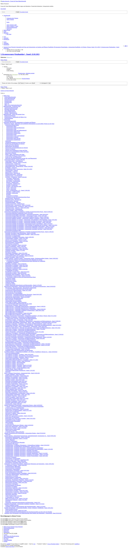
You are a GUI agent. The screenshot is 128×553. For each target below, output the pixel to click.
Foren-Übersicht (19, 526)
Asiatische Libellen (9, 282)
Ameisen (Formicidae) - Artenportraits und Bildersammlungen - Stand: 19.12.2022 (24, 331)
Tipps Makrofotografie (9, 110)
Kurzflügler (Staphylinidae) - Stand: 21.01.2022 (16, 383)
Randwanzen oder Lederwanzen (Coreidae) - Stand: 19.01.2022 (20, 418)
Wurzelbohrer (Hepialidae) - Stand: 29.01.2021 (16, 253)
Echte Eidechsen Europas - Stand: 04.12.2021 (16, 510)
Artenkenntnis (7, 119)
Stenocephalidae (9, 422)
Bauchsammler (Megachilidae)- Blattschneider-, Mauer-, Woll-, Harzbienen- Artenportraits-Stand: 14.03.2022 (31, 322)
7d (126, 46)
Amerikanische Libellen (11, 281)
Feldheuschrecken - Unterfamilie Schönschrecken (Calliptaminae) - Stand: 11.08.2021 (25, 306)
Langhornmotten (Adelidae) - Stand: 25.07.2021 (16, 238)
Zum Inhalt (3, 8)
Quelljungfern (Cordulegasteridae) (13, 267)
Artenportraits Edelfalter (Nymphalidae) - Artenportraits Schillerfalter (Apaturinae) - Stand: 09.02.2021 (29, 227)
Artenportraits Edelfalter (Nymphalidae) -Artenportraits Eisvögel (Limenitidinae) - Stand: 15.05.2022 (28, 223)
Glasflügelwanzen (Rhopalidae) (12, 421)
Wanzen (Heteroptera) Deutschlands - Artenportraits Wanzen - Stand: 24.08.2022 (23, 405)
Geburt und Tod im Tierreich (12, 145)
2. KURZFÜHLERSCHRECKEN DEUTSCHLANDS (18, 303)
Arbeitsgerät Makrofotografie (11, 107)
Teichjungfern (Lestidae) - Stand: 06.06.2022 (15, 273)
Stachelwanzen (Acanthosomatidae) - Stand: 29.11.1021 (18, 410)
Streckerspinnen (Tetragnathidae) (13, 489)
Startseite (6, 47)
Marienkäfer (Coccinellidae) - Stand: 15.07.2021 (16, 386)
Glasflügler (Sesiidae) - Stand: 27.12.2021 (15, 250)
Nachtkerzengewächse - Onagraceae (13, 174)
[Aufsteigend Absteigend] (44, 83)
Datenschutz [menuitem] (6, 529)
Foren (5, 31)
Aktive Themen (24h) (12, 24)
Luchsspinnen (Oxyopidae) (11, 475)
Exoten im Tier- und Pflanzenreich (13, 157)
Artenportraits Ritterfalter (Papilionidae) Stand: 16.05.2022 (19, 213)
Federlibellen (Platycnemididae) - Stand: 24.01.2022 (17, 274)
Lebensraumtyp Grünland (12, 137)
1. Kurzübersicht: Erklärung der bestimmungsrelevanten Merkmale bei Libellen (23, 259)
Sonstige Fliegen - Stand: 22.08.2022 (14, 369)
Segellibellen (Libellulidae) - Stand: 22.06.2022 (16, 269)
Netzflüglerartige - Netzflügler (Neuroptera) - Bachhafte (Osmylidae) (21, 450)
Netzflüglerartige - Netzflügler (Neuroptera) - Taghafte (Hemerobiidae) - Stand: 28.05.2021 (26, 455)
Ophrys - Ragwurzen (11, 189)
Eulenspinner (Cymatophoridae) (12, 235)
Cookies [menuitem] (5, 534)
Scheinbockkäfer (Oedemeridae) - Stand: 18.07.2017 (17, 394)
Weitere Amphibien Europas (12, 505)
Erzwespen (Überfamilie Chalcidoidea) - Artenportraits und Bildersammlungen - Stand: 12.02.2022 (28, 337)
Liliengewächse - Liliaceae (11, 170)
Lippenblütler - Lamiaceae (11, 171)
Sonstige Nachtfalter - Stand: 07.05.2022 (14, 257)
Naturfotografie (8, 101)
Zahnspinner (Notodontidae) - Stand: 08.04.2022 (16, 249)
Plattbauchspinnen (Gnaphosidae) (13, 477)
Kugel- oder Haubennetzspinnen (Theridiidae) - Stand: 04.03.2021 (20, 473)
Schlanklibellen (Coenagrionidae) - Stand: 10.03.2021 (18, 275)
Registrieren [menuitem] (6, 39)
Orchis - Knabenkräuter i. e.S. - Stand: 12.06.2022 (18, 190)
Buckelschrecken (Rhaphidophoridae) (14, 298)
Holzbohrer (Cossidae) (10, 251)
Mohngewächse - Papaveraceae (12, 173)
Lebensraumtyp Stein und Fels (13, 138)
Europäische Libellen (10, 278)
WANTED (7, 371)
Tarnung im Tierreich (10, 149)
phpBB (8, 544)
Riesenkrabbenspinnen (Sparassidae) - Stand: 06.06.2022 (18, 481)
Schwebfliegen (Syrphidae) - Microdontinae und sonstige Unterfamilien (22, 355)
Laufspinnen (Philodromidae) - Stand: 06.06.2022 (17, 474)
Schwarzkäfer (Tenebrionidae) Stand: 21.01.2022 (16, 398)
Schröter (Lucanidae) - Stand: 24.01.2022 (15, 397)
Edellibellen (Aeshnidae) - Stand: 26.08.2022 (15, 263)
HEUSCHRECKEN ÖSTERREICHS (14, 311)
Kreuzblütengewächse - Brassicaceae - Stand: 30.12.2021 (18, 169)
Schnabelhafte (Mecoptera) (11, 443)
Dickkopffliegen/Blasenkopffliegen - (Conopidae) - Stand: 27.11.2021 (21, 359)
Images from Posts (10, 546)
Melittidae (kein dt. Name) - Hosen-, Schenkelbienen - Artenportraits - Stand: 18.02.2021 (26, 326)
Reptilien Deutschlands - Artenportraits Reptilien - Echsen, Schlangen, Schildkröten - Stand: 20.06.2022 (28, 507)
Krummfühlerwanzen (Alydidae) (13, 419)
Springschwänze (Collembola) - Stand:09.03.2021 (17, 459)
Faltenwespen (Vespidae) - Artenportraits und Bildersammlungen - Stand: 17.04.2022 (25, 329)
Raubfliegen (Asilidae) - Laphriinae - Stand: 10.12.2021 (18, 366)
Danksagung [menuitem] (6, 532)
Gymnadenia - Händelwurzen (13, 183)
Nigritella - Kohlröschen (12, 185)
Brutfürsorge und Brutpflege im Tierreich (15, 143)
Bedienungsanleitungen (9, 115)
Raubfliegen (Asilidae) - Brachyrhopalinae (15, 362)
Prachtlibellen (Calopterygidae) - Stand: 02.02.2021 (17, 271)
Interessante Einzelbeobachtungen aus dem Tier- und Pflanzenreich (21, 158)
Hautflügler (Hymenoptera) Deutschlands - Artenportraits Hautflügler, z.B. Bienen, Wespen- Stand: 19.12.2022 (30, 315)
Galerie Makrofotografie (10, 97)
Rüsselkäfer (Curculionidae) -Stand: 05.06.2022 (16, 391)
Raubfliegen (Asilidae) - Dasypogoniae (14, 363)
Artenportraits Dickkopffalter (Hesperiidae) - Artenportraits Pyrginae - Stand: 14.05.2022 (26, 215)
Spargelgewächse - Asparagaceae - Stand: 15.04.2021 (17, 205)
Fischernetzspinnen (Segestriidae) (13, 467)
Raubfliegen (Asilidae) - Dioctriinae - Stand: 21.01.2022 (18, 365)
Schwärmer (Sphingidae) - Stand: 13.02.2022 (16, 245)
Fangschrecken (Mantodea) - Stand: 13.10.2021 (16, 438)
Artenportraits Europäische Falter (13, 230)
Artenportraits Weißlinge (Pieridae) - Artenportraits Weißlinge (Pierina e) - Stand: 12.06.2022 (27, 217)
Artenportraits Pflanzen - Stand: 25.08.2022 (14, 159)
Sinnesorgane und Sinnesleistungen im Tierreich (16, 147)
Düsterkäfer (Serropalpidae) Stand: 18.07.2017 (16, 381)
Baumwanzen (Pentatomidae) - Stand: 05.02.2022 (17, 409)
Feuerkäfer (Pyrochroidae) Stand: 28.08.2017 (16, 382)
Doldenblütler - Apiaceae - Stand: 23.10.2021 (16, 162)
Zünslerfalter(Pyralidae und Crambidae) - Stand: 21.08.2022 (19, 255)
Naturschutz (8, 141)
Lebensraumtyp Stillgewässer (13, 131)
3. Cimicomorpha (9, 423)
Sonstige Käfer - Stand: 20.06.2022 (13, 403)
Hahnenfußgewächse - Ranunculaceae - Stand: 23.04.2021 (19, 166)
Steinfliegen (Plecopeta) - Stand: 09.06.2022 (15, 461)
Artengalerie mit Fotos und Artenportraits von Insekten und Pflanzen (19, 122)
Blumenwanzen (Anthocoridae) (12, 429)
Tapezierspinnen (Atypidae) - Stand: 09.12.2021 (16, 490)
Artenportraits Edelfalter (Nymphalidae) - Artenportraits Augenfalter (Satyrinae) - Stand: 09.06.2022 (28, 229)
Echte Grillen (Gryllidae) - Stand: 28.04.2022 (16, 302)
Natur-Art (6, 103)
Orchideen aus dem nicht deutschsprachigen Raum (18, 197)
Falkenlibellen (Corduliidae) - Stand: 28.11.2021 (16, 265)
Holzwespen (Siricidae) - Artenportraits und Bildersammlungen (20, 346)
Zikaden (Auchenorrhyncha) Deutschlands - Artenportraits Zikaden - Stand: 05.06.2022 (24, 433)
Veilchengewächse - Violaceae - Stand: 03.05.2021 (17, 207)
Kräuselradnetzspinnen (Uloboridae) (13, 471)
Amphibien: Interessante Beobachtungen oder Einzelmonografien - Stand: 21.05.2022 (25, 506)
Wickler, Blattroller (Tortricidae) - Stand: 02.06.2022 (17, 254)
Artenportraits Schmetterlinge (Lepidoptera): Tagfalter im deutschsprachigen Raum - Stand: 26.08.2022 (28, 211)
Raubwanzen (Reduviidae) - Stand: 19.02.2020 (16, 426)
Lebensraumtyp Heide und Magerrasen (15, 127)
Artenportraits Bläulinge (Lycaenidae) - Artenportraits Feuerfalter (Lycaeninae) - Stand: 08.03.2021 (28, 221)
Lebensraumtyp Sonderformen (13, 139)
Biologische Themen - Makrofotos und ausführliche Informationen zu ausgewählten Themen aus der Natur (29, 123)
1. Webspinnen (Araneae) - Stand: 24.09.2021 (16, 465)
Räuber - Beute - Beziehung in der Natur (14, 154)
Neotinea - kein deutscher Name (13, 186)
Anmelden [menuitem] (6, 38)
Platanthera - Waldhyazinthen (13, 191)
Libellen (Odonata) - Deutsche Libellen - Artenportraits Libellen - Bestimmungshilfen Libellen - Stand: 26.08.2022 (31, 258)
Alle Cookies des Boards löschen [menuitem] (11, 536)
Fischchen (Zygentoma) (10, 457)
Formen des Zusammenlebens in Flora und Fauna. (17, 151)
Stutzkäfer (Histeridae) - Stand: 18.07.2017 (15, 399)
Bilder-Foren (7, 95)
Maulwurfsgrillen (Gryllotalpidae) (13, 299)
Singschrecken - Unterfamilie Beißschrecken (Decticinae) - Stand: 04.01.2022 (23, 294)
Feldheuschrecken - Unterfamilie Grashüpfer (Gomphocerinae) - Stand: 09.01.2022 (24, 310)
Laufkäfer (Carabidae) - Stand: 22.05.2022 (15, 385)
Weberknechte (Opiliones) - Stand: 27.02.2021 (16, 499)
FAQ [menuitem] (5, 36)
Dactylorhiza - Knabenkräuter (13, 181)
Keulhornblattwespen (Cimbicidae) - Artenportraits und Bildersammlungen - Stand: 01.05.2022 (27, 345)
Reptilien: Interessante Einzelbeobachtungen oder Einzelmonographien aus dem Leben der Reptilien (28, 511)
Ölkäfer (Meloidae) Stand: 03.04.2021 (14, 389)
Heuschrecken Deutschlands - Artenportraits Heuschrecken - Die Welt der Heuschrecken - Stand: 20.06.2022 (29, 286)
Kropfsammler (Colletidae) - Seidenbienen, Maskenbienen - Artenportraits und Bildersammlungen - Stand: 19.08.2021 (33, 321)
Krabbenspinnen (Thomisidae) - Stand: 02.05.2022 (17, 470)
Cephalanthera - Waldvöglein (13, 179)
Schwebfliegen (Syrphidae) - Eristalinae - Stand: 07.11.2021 (19, 357)
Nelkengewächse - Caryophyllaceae (13, 175)
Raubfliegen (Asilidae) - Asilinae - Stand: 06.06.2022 (17, 361)
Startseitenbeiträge (8, 118)
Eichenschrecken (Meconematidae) (13, 291)
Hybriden (8, 194)
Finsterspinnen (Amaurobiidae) (12, 469)
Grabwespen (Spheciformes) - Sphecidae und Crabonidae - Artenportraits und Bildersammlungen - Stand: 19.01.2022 (32, 327)
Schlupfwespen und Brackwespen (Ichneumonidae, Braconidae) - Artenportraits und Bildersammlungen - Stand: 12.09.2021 (34, 334)
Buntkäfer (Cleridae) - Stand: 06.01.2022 (15, 379)
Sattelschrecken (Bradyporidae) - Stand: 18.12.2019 (17, 297)
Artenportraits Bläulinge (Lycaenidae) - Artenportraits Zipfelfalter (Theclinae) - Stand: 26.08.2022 (28, 222)
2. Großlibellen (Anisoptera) (12, 262)
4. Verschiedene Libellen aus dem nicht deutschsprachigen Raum (20, 277)
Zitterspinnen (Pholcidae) (11, 494)
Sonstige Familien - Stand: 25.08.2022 (14, 210)
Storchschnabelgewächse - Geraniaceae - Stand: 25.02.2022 (19, 206)
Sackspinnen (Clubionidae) (11, 483)
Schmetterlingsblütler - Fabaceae (13, 202)
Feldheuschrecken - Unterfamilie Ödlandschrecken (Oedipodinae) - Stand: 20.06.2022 (25, 309)
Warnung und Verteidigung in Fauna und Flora (16, 150)
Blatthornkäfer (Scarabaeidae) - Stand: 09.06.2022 (17, 375)
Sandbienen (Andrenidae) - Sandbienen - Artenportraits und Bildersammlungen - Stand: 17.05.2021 (28, 323)
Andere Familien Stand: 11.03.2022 (13, 495)
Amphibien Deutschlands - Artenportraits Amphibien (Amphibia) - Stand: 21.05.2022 (24, 503)
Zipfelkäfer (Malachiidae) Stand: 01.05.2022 (15, 402)
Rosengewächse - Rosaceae (11, 201)
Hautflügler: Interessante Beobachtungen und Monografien (19, 350)
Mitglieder (6, 32)
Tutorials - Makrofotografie (10, 113)
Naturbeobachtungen (9, 99)
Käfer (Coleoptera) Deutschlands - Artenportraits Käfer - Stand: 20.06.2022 (22, 373)
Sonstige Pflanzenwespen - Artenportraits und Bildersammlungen (20, 347)
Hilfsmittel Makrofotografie (10, 109)
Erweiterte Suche (24, 12)
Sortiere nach (28, 83)
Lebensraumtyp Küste (11, 134)
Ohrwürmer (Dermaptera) (11, 441)
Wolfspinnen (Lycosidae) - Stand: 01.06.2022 (16, 493)
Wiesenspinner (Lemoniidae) (12, 243)
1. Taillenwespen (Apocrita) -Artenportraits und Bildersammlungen (21, 318)
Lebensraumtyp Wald (11, 129)
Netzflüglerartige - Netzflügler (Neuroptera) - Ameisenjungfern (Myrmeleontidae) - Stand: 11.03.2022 (29, 449)
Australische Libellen (10, 283)
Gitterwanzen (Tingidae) (11, 430)
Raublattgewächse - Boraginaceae (13, 199)
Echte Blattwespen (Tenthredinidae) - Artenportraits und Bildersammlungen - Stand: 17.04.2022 (27, 343)
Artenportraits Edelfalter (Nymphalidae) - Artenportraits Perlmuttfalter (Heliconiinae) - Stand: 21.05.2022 (29, 226)
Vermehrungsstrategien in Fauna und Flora (15, 142)
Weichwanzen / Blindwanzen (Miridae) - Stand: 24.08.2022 (19, 425)
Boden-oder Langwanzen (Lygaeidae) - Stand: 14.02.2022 (19, 415)
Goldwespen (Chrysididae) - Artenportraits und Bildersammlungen (20, 333)
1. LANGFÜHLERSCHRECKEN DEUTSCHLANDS (18, 289)
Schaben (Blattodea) (10, 439)
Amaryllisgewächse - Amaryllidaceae (14, 161)
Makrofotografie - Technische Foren (12, 106)
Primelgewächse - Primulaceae (12, 198)
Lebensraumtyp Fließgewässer (13, 133)
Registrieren (6, 44)
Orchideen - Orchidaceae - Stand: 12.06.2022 (16, 177)
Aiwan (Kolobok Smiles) (53, 544)
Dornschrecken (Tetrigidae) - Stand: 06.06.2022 (16, 305)
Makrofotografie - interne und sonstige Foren (14, 114)
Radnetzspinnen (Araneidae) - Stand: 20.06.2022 (16, 478)
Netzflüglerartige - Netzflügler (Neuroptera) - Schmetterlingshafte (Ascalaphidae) (24, 447)
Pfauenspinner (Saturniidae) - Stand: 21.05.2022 (16, 241)
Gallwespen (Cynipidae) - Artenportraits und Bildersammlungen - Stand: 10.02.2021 (25, 338)
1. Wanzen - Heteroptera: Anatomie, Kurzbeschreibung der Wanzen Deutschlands (24, 406)
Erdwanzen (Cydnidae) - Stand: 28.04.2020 (15, 413)
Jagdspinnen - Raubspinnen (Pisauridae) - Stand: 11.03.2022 (19, 479)
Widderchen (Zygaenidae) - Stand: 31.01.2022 (16, 247)
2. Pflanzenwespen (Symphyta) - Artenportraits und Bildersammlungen (21, 341)
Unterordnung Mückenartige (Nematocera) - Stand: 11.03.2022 (20, 370)
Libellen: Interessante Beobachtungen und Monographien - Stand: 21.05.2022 (23, 285)
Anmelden (6, 43)
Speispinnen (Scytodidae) (11, 486)
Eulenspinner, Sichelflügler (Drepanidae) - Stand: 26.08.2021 (19, 237)
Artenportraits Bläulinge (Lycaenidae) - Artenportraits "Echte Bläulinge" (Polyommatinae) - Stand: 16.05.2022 (31, 219)
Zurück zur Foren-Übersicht (7, 90)
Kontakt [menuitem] (5, 541)
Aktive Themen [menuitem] (10, 19)
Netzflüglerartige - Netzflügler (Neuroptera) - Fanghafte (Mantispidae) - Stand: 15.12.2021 (26, 453)
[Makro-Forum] (13, 1)
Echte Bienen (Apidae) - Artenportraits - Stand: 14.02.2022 (19, 319)
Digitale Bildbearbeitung (10, 111)
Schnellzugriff (7, 15)
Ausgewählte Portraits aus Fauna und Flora (15, 155)
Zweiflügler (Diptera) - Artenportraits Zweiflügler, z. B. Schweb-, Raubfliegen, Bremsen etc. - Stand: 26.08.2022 (30, 351)
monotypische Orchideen (12, 195)
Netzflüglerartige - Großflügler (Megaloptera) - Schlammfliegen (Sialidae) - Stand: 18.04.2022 (27, 445)
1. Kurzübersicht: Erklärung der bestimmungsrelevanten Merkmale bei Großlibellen (25, 261)
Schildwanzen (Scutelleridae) (12, 411)
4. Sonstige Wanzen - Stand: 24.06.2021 (14, 431)
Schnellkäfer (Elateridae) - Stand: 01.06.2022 (15, 395)
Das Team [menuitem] (9, 34)
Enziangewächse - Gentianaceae (12, 163)
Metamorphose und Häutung (12, 146)
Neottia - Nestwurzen (11, 187)
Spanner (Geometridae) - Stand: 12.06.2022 (15, 246)
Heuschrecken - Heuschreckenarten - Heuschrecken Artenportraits (20, 287)
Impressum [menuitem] (9, 28)
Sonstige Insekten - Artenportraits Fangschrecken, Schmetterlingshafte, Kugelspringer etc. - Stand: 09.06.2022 (30, 435)
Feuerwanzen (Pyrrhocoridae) (12, 417)
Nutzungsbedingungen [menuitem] (12, 27)
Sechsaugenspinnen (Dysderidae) (13, 485)
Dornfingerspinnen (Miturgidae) (12, 466)
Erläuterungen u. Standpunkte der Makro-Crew (15, 117)
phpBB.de (77, 544)
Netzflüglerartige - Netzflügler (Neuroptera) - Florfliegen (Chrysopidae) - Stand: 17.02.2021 (26, 454)
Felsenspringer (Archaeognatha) (12, 458)
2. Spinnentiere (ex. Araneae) (12, 497)
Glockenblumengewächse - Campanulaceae (15, 165)
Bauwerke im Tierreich (10, 153)
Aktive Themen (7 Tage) (12, 26)
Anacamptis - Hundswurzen (12, 178)
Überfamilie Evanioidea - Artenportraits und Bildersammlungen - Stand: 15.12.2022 (25, 335)
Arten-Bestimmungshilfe (10, 121)
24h (125, 46)
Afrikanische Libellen (10, 279)
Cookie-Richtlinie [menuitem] (8, 540)
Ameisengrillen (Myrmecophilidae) (13, 301)
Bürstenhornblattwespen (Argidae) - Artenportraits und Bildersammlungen (22, 342)
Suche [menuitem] (8, 22)
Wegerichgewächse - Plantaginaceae (13, 209)
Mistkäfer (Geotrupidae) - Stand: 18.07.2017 (15, 387)
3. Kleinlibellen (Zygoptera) (11, 270)
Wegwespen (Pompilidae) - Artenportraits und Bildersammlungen (20, 339)
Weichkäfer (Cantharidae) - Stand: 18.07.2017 (16, 401)
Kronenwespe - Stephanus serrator (26, 73)
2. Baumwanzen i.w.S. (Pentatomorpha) (14, 407)
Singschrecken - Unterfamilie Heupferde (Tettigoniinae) (18, 295)
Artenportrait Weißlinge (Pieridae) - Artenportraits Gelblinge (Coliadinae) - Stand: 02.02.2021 (27, 218)
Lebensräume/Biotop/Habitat (12, 125)
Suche (17, 12)
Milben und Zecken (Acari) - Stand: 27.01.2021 (16, 498)
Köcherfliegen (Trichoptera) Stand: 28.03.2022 (16, 462)
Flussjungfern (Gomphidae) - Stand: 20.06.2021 (16, 266)
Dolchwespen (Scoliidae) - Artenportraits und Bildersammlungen (20, 330)
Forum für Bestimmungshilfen (12, 353)
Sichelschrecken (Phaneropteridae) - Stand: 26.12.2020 (18, 290)
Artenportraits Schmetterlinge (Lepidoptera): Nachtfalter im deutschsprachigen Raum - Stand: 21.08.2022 (29, 231)
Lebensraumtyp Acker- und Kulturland (15, 135)
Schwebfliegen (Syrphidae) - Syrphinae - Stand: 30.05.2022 (19, 354)
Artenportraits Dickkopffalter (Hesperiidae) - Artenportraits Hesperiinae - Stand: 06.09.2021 (26, 214)
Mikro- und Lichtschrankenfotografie (13, 105)
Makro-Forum (7, 30)
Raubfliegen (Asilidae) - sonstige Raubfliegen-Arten (17, 367)
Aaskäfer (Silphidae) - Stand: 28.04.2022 (15, 374)
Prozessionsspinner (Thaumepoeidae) (14, 242)
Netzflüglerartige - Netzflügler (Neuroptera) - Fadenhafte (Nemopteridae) (22, 451)
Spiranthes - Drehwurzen (12, 193)
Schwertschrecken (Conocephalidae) (13, 293)
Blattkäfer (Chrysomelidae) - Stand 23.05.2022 (16, 377)
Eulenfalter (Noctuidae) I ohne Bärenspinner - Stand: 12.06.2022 (20, 233)
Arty (34, 544)
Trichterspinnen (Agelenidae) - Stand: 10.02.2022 (17, 491)
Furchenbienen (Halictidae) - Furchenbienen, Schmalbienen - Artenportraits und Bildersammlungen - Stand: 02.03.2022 (33, 325)
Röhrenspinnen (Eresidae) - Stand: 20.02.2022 (16, 482)
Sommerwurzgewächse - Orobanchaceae (14, 203)
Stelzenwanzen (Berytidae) (11, 414)
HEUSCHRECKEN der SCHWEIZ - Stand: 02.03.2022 (18, 313)
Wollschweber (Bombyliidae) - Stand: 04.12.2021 (17, 358)
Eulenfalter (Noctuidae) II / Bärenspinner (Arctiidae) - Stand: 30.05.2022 (22, 234)
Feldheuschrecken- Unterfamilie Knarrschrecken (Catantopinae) (20, 307)
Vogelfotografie (8, 102)
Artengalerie (15, 74)
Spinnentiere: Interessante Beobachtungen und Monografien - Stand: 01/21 (22, 502)
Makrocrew (9, 57)
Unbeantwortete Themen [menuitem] (12, 18)
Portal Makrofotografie (9, 98)
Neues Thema (4, 59)
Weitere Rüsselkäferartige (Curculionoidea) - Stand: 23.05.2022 (20, 393)
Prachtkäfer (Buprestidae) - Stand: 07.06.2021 (16, 390)
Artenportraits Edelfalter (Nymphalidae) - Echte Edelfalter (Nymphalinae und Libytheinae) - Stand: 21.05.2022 (31, 225)
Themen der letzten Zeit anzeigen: (10, 83)
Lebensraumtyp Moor (11, 126)
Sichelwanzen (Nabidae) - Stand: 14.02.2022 (15, 427)
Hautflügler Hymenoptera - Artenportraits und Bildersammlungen (20, 317)
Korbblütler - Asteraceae (11, 167)
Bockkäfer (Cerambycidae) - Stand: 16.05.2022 (16, 378)
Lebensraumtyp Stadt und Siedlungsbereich (16, 130)
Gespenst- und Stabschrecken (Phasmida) (15, 442)
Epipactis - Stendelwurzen (12, 182)
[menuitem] (67, 25)
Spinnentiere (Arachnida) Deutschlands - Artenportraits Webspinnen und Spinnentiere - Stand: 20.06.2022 (29, 463)
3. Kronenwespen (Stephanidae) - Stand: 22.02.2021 (20, 54)
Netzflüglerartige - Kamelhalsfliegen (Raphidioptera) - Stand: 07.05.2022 (22, 446)
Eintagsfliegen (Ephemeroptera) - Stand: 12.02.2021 (17, 437)
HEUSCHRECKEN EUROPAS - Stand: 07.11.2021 (17, 314)
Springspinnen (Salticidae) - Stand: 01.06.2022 (16, 487)
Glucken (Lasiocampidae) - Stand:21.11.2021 (16, 239)
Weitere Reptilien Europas (11, 509)
